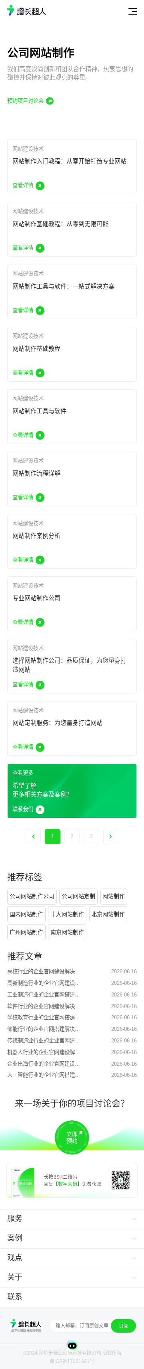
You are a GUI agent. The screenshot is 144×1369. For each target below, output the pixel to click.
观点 (14, 1257)
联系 (14, 1297)
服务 (14, 1218)
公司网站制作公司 (32, 896)
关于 (14, 1277)
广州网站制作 (26, 932)
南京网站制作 (67, 932)
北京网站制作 (108, 914)
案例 (14, 1238)
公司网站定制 (78, 896)
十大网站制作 (67, 914)
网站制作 (113, 896)
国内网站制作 (26, 914)
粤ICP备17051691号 (72, 1361)
